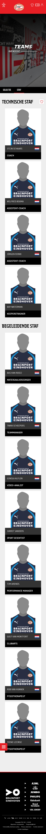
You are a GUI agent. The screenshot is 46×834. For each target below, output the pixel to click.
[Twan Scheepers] (23, 403)
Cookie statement (38, 826)
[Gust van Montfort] (23, 614)
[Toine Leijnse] (23, 720)
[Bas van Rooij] (23, 351)
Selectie (7, 89)
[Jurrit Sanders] (23, 509)
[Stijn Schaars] (23, 126)
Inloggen (42, 4)
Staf (19, 89)
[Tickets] (37, 4)
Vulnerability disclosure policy (11, 826)
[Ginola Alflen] (23, 456)
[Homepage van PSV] (19, 7)
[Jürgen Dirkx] (23, 232)
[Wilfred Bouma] (23, 179)
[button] (3, 747)
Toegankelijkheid (30, 824)
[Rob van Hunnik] (23, 667)
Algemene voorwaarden (17, 824)
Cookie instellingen (23, 829)
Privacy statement (26, 826)
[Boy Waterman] (23, 285)
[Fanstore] (32, 4)
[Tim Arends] (23, 562)
